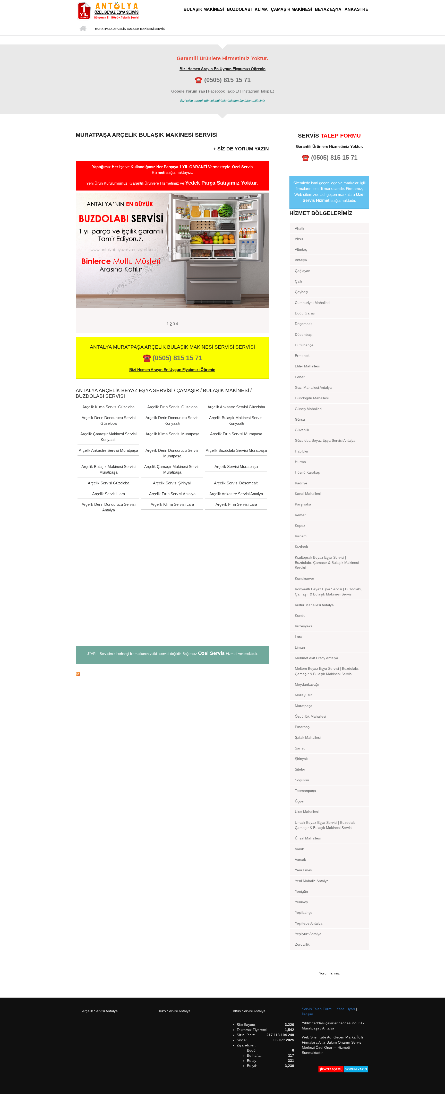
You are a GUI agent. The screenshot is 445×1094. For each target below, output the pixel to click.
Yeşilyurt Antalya (308, 934)
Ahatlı (299, 228)
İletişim (307, 1014)
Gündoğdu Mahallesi (312, 398)
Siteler (300, 769)
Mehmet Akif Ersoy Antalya (316, 658)
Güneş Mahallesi (308, 409)
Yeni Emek (303, 870)
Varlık (299, 849)
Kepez (300, 525)
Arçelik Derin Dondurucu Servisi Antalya (108, 507)
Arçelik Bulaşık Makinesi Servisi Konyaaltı (236, 420)
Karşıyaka (303, 504)
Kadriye (301, 483)
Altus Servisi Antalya (249, 1011)
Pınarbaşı (303, 727)
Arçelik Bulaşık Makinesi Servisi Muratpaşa (108, 469)
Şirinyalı (301, 759)
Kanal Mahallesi (308, 494)
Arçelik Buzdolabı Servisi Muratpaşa (236, 450)
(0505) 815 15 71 (227, 79)
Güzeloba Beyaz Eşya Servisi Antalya (325, 440)
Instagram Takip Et (258, 91)
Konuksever (304, 578)
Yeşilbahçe (303, 912)
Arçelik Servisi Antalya (100, 1011)
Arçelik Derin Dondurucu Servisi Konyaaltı (172, 420)
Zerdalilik (302, 944)
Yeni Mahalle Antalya (312, 881)
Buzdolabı (239, 9)
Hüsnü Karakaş (307, 472)
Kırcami (301, 536)
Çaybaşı (301, 292)
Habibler (302, 451)
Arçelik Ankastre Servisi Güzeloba (236, 407)
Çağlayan (302, 271)
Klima (261, 9)
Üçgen (300, 801)
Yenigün (301, 891)
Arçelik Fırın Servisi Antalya (172, 494)
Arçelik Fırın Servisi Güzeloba (172, 407)
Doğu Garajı (305, 313)
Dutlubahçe (304, 345)
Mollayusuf (303, 695)
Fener (300, 377)
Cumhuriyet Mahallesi (312, 303)
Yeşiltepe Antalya (308, 923)
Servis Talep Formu (318, 1009)
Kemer (300, 515)
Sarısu (300, 748)
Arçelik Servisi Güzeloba (108, 483)
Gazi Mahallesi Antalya (313, 387)
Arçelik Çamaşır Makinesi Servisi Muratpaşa (172, 469)
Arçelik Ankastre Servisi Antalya (236, 494)
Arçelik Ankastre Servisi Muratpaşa (108, 450)
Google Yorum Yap (188, 91)
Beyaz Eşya (328, 9)
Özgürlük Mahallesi (310, 716)
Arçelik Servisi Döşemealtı (236, 483)
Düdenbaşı (304, 334)
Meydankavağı (307, 684)
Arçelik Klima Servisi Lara (172, 504)
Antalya (301, 260)
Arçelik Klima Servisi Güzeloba (108, 407)
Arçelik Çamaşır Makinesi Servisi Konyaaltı (108, 437)
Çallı (298, 281)
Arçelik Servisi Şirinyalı (172, 483)
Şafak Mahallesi (308, 737)
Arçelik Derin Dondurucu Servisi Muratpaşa (172, 453)
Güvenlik (302, 430)
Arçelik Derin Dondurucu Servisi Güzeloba (108, 420)
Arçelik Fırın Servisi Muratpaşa (236, 434)
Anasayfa (83, 28)
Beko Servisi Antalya (174, 1011)
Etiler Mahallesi (307, 366)
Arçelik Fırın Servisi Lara (236, 504)
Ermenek (302, 356)
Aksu (299, 239)
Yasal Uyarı (346, 1009)
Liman (300, 647)
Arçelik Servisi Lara (108, 494)
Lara (298, 637)
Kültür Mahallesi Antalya (314, 605)
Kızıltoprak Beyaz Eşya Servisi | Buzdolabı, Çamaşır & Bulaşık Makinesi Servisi (327, 562)
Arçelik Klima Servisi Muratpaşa (172, 434)
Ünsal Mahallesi (308, 838)
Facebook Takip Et (223, 91)
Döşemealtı (304, 324)
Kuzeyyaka (304, 626)
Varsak (300, 859)
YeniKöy (301, 902)
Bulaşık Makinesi (204, 9)
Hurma (300, 462)
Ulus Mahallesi (307, 812)
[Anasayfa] (108, 10)
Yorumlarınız (329, 973)
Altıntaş (301, 249)
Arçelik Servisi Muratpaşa (236, 466)
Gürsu (300, 419)
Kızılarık (301, 547)
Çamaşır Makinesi (291, 9)
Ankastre (356, 9)
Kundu (300, 615)
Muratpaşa (303, 706)
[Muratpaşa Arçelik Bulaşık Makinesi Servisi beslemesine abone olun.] (172, 673)
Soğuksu (302, 780)
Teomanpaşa (305, 791)
